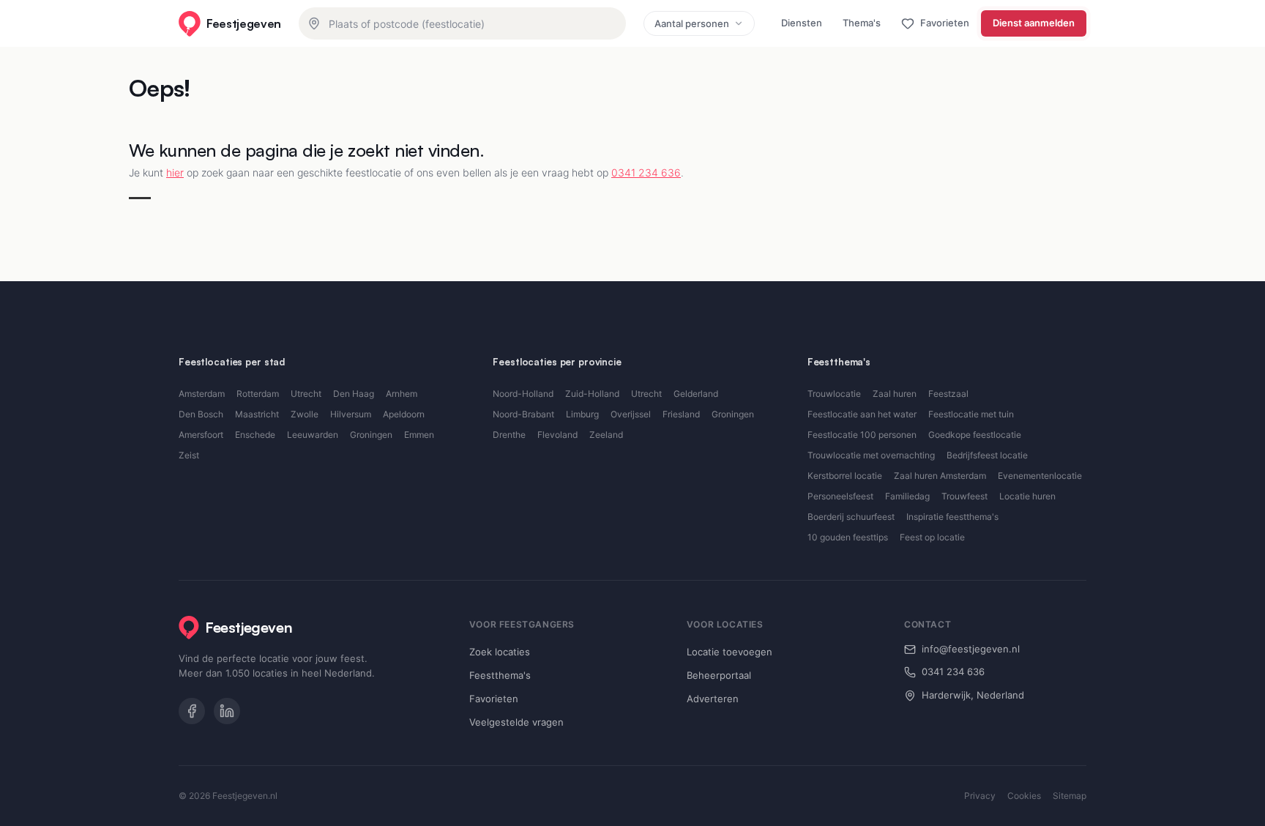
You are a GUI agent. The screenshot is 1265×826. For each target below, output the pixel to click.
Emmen (419, 434)
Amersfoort (201, 434)
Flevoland (557, 434)
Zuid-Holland (592, 393)
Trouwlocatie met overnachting (871, 455)
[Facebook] (192, 711)
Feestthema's (500, 675)
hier (175, 172)
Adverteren (713, 698)
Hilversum (350, 414)
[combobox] (462, 23)
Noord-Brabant (523, 414)
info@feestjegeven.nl (971, 649)
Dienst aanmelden (1034, 23)
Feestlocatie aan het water (862, 414)
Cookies (1024, 795)
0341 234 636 (646, 172)
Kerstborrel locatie (844, 475)
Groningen (371, 434)
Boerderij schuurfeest (851, 516)
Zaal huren (895, 393)
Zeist (189, 455)
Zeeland (606, 434)
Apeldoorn (404, 414)
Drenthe (509, 434)
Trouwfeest (964, 496)
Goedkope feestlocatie (974, 434)
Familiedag (907, 496)
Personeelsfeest (840, 496)
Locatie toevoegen (729, 652)
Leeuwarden (312, 434)
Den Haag (353, 393)
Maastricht (257, 414)
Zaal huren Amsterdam (940, 475)
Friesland (681, 414)
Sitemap (1069, 795)
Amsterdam (202, 393)
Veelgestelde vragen (516, 722)
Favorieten (493, 698)
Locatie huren (1027, 496)
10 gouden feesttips (847, 537)
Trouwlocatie (834, 393)
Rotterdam (257, 393)
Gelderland (695, 393)
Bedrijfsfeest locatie (987, 455)
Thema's (862, 23)
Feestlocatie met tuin (971, 414)
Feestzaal (948, 393)
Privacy (980, 795)
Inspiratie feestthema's (952, 516)
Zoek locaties (499, 652)
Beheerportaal (719, 675)
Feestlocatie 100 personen (862, 434)
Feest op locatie (932, 537)
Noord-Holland (523, 393)
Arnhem (401, 393)
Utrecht (306, 393)
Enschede (255, 434)
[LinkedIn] (227, 711)
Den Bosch (201, 414)
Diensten (801, 23)
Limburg (582, 414)
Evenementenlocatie (1040, 475)
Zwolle (304, 414)
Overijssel (631, 414)
